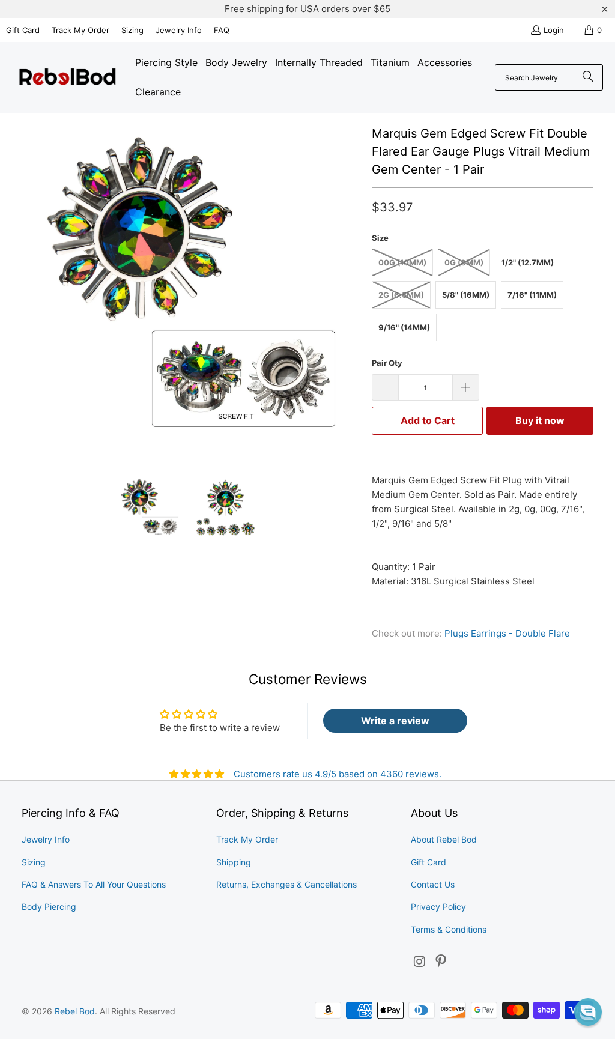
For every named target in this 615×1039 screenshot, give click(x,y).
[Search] (588, 77)
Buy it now (540, 420)
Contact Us (433, 884)
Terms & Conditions (448, 929)
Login (554, 30)
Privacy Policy (438, 906)
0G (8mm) (463, 262)
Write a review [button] (395, 721)
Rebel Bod (75, 1011)
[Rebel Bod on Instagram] (420, 961)
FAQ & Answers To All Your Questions (94, 884)
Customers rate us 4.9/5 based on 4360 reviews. (337, 774)
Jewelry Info (179, 30)
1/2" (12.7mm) (527, 262)
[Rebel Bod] (67, 78)
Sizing (132, 30)
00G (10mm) (402, 262)
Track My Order (80, 30)
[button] (588, 1012)
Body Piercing (49, 906)
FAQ (221, 30)
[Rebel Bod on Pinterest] (441, 961)
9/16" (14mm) (404, 327)
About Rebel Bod (444, 839)
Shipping (233, 862)
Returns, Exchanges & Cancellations (286, 884)
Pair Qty (387, 363)
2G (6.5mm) (401, 295)
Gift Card (23, 30)
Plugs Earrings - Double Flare (507, 633)
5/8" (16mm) (465, 295)
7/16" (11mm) (532, 295)
